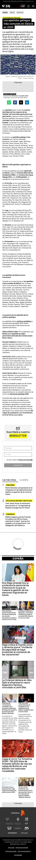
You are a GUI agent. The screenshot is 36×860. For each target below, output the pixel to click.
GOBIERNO (10, 485)
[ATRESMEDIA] (18, 813)
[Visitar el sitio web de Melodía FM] (26, 828)
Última (23, 6)
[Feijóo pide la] (10, 698)
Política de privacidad (22, 847)
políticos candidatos (24, 321)
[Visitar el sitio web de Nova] (9, 823)
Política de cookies (11, 851)
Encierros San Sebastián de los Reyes (13, 1)
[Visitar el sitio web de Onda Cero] (9, 828)
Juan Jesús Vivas (29, 1)
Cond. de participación (24, 851)
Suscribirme (18, 465)
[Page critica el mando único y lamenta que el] (18, 635)
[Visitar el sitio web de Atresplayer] (13, 832)
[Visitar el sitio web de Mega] (18, 823)
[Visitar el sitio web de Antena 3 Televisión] (9, 819)
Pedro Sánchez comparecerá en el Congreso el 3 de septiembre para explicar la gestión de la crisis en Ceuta (18, 491)
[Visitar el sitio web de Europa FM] (18, 828)
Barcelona (20, 12)
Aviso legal (11, 847)
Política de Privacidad (25, 460)
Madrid (12, 12)
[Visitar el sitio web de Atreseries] (26, 823)
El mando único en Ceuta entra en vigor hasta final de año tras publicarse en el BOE (9, 789)
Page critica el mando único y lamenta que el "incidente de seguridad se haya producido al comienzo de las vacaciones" (17, 650)
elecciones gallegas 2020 (19, 394)
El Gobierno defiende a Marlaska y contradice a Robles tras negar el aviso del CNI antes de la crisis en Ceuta (25, 614)
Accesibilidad (18, 855)
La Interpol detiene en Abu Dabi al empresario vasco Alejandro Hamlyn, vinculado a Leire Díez (17, 684)
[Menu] (33, 6)
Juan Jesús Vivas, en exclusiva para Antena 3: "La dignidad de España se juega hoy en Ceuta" (17, 505)
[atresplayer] (28, 6)
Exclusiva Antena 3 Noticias (19, 501)
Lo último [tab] (24, 480)
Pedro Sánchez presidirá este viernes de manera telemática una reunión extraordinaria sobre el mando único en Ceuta (9, 615)
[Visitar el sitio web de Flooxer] (24, 832)
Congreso (10, 514)
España (18, 558)
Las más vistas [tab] (9, 480)
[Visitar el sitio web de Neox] (26, 819)
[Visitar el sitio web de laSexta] (18, 819)
